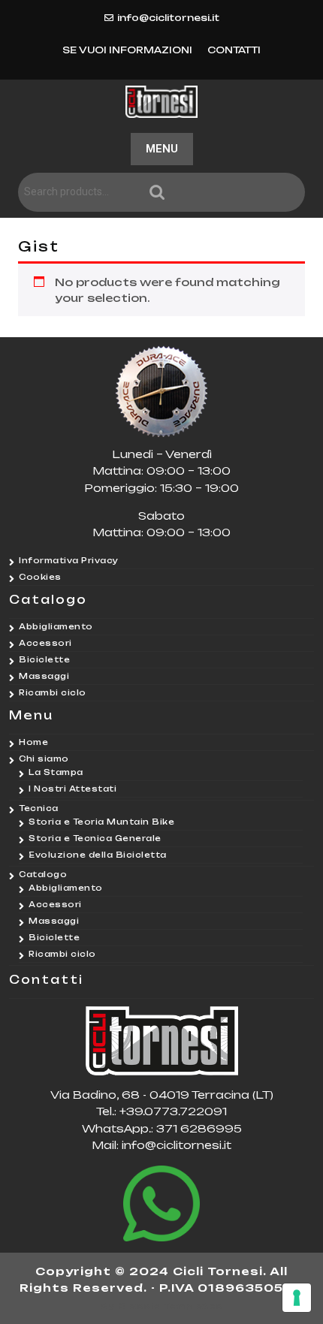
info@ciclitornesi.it (168, 17)
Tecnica (39, 808)
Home (33, 741)
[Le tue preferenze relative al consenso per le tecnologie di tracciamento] (296, 1297)
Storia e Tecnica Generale (95, 838)
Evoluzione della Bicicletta (98, 854)
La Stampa (56, 772)
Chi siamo (44, 758)
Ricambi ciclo (52, 692)
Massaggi (44, 675)
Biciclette (44, 659)
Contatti (234, 50)
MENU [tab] (162, 148)
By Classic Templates (161, 1305)
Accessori (45, 642)
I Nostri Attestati (72, 788)
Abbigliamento (56, 626)
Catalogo (43, 874)
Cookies (40, 576)
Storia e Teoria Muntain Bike (101, 821)
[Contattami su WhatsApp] (161, 1204)
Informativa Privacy (69, 560)
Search (225, 192)
